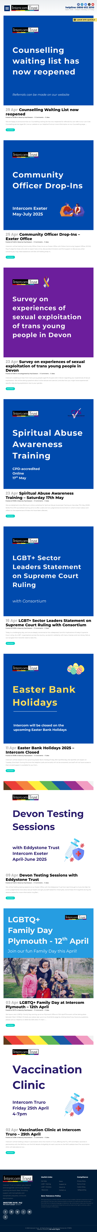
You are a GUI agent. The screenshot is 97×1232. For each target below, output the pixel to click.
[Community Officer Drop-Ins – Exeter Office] (48, 185)
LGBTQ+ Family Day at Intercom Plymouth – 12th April (45, 1004)
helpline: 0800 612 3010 (79, 7)
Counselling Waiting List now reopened (42, 111)
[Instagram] (89, 4)
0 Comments (39, 117)
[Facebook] (78, 4)
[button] (7, 8)
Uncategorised (22, 374)
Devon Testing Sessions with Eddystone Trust (42, 877)
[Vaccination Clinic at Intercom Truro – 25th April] (48, 1080)
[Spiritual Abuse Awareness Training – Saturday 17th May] (48, 444)
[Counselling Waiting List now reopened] (48, 60)
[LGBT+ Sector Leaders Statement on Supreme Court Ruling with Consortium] (48, 571)
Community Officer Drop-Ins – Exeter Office (43, 236)
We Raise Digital (54, 1229)
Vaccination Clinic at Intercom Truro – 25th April (43, 1131)
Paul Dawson (29, 117)
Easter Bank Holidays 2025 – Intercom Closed (40, 750)
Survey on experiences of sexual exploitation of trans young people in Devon (45, 366)
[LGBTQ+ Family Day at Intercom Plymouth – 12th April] (48, 953)
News (20, 117)
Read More (10, 130)
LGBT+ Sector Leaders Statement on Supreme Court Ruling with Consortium (48, 622)
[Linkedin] (82, 4)
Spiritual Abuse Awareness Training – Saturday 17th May (40, 495)
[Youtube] (93, 4)
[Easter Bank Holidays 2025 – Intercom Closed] (48, 699)
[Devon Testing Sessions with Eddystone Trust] (48, 826)
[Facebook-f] (5, 1211)
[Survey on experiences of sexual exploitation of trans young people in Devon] (48, 312)
